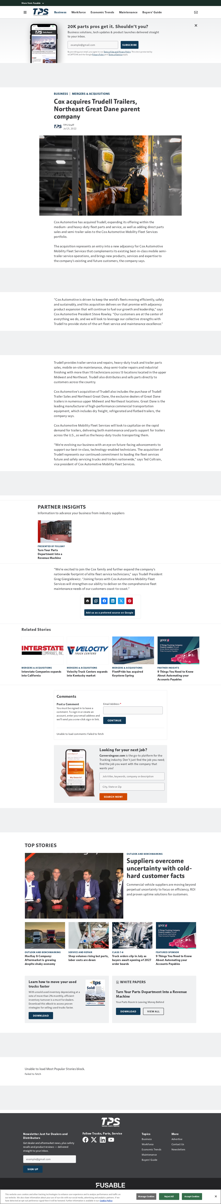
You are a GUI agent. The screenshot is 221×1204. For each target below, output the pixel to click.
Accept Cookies (191, 1196)
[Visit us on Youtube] (111, 1139)
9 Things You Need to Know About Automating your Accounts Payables (175, 675)
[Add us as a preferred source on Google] (96, 601)
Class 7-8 (117, 952)
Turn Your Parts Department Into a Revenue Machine (50, 554)
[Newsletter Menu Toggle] (196, 12)
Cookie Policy (106, 1200)
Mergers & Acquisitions (91, 93)
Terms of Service (115, 54)
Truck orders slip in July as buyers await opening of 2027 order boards (131, 960)
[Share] (104, 601)
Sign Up (33, 1169)
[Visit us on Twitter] (94, 1139)
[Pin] (129, 601)
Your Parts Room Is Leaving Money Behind (140, 1002)
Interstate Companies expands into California (41, 673)
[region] (110, 1196)
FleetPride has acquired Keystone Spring (127, 673)
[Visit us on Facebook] (85, 1139)
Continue (115, 720)
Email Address (112, 704)
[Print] (87, 601)
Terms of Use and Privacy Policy (117, 51)
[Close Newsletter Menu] (196, 25)
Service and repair (80, 952)
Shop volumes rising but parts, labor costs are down (88, 958)
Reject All (169, 1196)
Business (61, 93)
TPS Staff (68, 125)
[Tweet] (121, 601)
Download (41, 1015)
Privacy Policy (98, 54)
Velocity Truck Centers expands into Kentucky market (87, 673)
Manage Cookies (146, 1196)
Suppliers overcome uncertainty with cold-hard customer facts (159, 868)
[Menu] (25, 12)
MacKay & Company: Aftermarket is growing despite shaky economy (40, 960)
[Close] (215, 1196)
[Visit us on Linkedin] (103, 1139)
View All (153, 1011)
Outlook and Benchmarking (145, 853)
